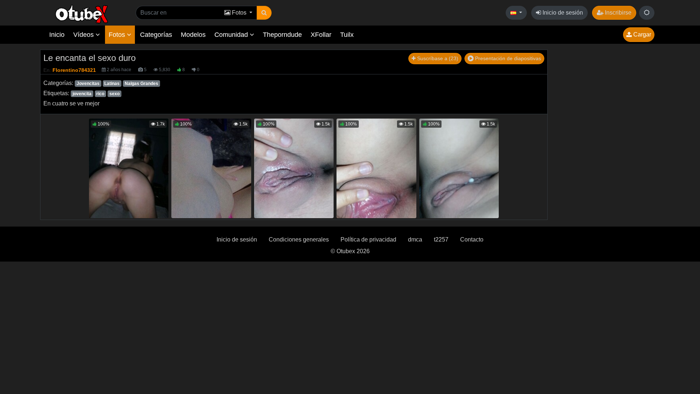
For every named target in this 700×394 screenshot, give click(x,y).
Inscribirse (617, 12)
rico (100, 93)
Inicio (57, 34)
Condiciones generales (299, 239)
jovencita (82, 93)
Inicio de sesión (562, 12)
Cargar (641, 34)
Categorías (156, 34)
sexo (114, 93)
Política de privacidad (368, 239)
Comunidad (232, 34)
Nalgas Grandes (141, 83)
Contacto (471, 239)
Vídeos (84, 34)
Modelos (193, 34)
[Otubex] (82, 14)
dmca (415, 239)
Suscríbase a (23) (437, 58)
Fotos (118, 34)
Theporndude (282, 34)
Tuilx (347, 34)
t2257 (441, 239)
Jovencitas (88, 83)
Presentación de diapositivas (507, 58)
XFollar (321, 34)
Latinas (112, 83)
